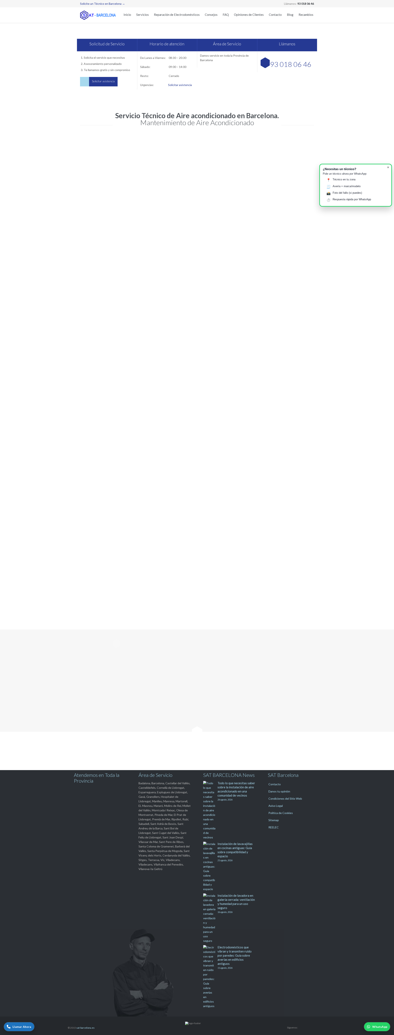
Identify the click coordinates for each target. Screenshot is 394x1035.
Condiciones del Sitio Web (285, 798)
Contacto (274, 784)
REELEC (273, 827)
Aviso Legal (275, 805)
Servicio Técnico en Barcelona (170, 248)
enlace (286, 485)
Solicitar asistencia (180, 85)
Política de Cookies (280, 813)
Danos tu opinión (279, 791)
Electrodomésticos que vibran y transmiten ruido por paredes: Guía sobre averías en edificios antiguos (235, 955)
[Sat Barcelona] (98, 15)
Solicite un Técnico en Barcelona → (102, 3)
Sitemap (273, 820)
